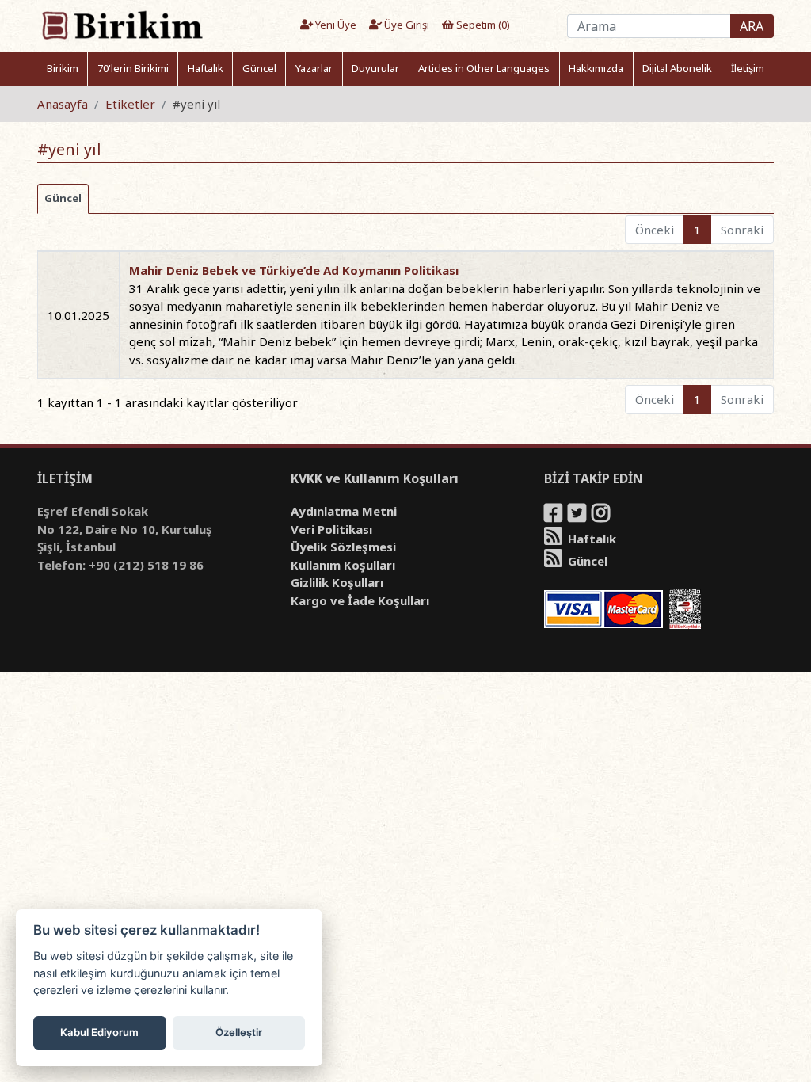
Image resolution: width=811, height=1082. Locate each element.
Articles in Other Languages (484, 68)
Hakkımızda (596, 68)
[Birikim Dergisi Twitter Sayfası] (578, 516)
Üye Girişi (405, 24)
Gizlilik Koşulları (337, 582)
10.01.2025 (78, 315)
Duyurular (375, 68)
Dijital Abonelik (677, 68)
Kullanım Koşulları (343, 565)
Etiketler (130, 104)
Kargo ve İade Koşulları (360, 600)
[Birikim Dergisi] (121, 24)
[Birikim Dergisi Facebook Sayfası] (554, 516)
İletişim (747, 68)
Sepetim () (482, 24)
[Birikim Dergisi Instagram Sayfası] (602, 516)
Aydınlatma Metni (344, 511)
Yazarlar (314, 68)
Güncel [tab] (63, 198)
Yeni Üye (334, 24)
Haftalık (205, 68)
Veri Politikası (331, 529)
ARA (751, 26)
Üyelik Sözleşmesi (343, 546)
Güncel (259, 68)
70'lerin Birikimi (133, 68)
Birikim (62, 68)
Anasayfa (62, 104)
